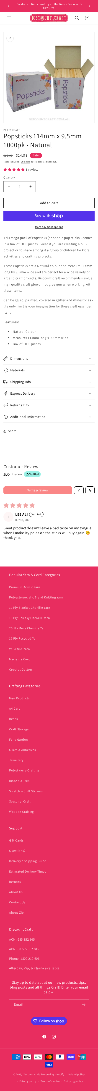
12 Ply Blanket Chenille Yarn (29, 608)
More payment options (49, 226)
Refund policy (76, 1074)
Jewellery (16, 760)
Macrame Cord (19, 659)
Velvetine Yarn (19, 649)
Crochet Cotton (20, 669)
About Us (16, 892)
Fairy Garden (18, 739)
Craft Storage (19, 729)
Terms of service (50, 1081)
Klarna (39, 968)
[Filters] (79, 490)
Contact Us (17, 902)
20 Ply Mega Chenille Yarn (28, 628)
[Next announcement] (90, 6)
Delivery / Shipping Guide (27, 861)
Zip (26, 968)
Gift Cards (16, 840)
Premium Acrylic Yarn (24, 587)
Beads (13, 719)
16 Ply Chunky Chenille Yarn (29, 618)
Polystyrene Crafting (24, 770)
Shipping (25, 161)
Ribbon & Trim (19, 781)
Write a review (37, 490)
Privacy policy (27, 1081)
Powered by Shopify (52, 1074)
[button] (9, 18)
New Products (19, 698)
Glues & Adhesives (22, 750)
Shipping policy (73, 1081)
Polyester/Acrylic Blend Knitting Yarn (36, 597)
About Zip (16, 912)
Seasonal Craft (20, 801)
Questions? (17, 851)
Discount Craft (31, 1074)
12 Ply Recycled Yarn (24, 638)
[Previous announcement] (8, 6)
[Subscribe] (84, 1004)
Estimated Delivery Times (27, 871)
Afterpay (15, 968)
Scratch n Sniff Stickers (26, 791)
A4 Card (15, 708)
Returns (15, 882)
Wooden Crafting (21, 812)
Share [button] (12, 431)
